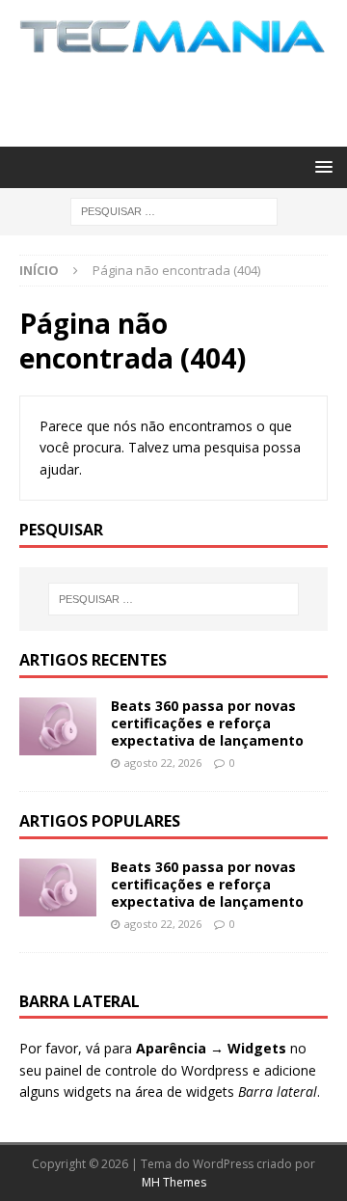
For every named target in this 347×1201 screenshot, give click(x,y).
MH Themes (174, 1182)
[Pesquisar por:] (174, 210)
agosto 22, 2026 (162, 762)
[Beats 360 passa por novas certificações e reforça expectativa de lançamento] (57, 726)
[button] (320, 166)
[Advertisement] (183, 97)
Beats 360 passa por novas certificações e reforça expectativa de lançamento (207, 723)
